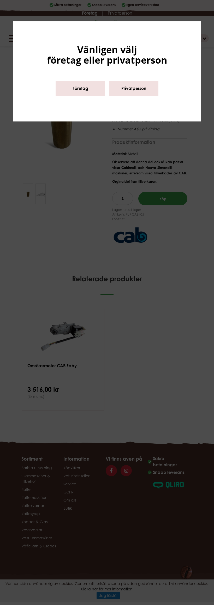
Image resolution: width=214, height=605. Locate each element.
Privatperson (133, 88)
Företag (80, 88)
